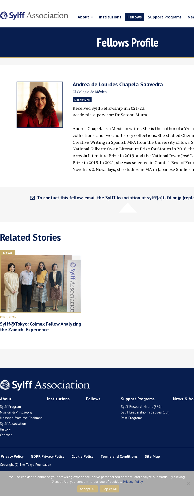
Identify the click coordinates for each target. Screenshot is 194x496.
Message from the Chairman (21, 418)
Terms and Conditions (119, 456)
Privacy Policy (12, 456)
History (5, 429)
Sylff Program (10, 406)
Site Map (152, 456)
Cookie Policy (82, 456)
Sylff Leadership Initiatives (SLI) (145, 412)
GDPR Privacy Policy (47, 456)
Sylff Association (13, 423)
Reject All (109, 489)
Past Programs (131, 418)
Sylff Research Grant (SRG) (141, 406)
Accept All (87, 489)
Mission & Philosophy (16, 412)
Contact (6, 435)
